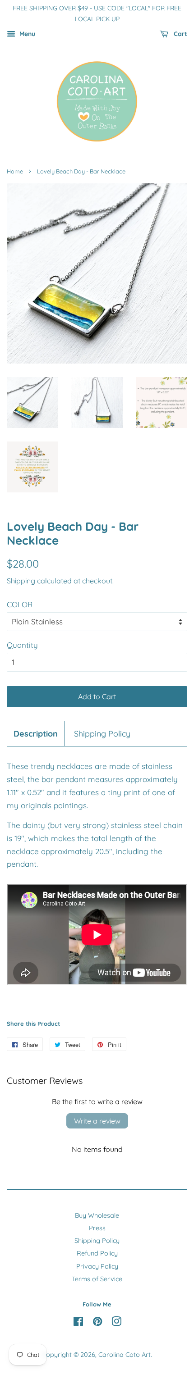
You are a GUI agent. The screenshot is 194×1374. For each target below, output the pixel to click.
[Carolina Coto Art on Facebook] (78, 1323)
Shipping (21, 580)
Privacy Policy (97, 1266)
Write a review (97, 1120)
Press (97, 1228)
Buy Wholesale (97, 1215)
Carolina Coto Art (124, 1355)
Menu (26, 34)
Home (15, 171)
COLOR (19, 604)
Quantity (22, 645)
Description (36, 733)
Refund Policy (97, 1253)
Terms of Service (97, 1279)
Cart (179, 34)
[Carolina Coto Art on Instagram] (116, 1323)
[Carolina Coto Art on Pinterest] (97, 1323)
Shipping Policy (102, 733)
